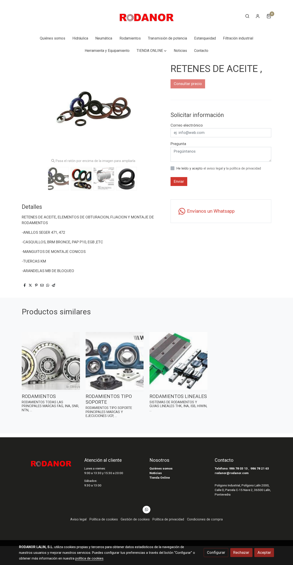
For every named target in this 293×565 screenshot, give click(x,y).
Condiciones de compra (205, 519)
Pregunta (178, 143)
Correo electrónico (187, 125)
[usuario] (258, 16)
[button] (151, 51)
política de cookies (89, 558)
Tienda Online (159, 477)
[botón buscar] (247, 16)
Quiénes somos (161, 468)
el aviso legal (213, 168)
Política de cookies (104, 519)
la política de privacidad (243, 168)
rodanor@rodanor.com (232, 473)
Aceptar (264, 552)
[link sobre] (49, 462)
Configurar (216, 552)
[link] (146, 16)
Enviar (179, 181)
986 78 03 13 (238, 468)
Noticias (155, 473)
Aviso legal (78, 519)
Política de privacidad (168, 519)
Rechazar (241, 552)
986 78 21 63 (259, 468)
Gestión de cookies (135, 519)
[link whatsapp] (146, 509)
